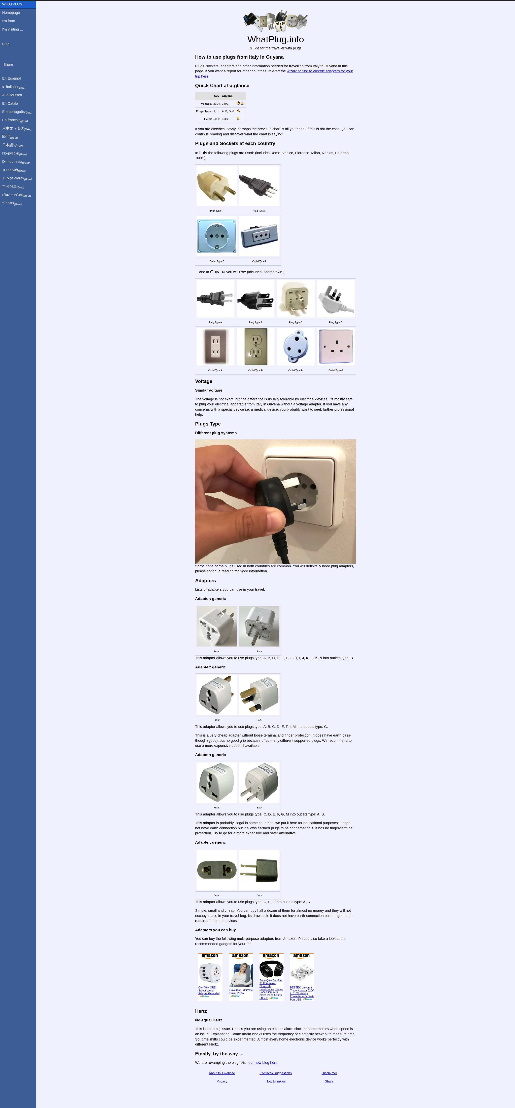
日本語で (13, 145)
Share (329, 1093)
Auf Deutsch (12, 95)
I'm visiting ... (12, 29)
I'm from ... (10, 21)
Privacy (222, 1093)
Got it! (494, 6)
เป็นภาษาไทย (16, 195)
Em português (17, 112)
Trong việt (14, 170)
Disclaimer (329, 1085)
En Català (10, 103)
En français (15, 120)
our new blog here (262, 1075)
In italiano (13, 87)
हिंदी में (10, 137)
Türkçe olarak (17, 178)
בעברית (12, 203)
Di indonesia (16, 162)
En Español (11, 78)
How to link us (276, 1093)
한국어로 (13, 186)
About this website (222, 1085)
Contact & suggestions (276, 1085)
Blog (5, 44)
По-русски (14, 153)
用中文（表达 (17, 128)
